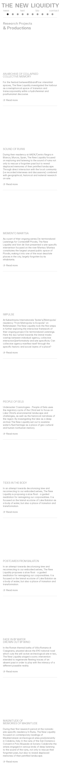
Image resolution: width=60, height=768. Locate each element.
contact (54, 10)
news (6, 10)
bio (37, 10)
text (22, 10)
